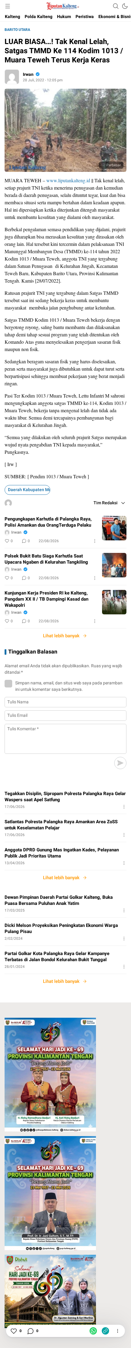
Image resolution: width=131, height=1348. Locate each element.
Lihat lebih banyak (61, 635)
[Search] (115, 6)
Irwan (28, 74)
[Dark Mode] (124, 6)
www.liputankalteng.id (68, 180)
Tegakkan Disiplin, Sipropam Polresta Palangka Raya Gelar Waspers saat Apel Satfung (65, 797)
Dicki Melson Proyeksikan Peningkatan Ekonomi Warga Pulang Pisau (61, 928)
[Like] (13, 1331)
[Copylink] (105, 1331)
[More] (94, 541)
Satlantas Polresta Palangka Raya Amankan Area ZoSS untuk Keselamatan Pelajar (61, 825)
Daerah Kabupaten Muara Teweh (29, 490)
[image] (114, 528)
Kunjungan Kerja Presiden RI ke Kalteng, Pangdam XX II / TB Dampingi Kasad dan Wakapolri (46, 599)
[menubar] (8, 6)
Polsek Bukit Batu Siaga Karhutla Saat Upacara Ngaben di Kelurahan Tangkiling (46, 559)
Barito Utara (17, 29)
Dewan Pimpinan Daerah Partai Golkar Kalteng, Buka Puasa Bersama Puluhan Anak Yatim (59, 900)
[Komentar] (30, 1331)
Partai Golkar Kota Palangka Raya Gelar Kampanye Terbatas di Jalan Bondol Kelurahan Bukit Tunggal (57, 956)
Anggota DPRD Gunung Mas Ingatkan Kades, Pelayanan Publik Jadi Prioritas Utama (62, 853)
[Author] (12, 77)
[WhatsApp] (93, 1331)
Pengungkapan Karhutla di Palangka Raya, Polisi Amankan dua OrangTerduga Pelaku (48, 522)
